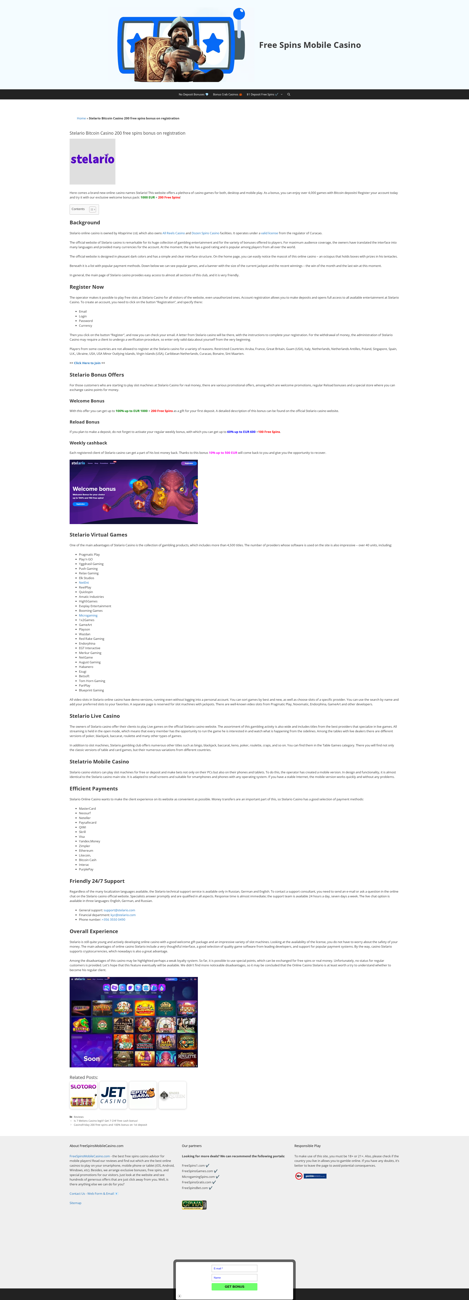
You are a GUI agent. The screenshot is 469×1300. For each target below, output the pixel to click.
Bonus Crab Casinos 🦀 (227, 94)
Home (81, 118)
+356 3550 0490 (113, 919)
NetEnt (84, 582)
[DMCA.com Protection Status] (122, 1279)
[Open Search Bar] (288, 94)
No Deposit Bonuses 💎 (194, 94)
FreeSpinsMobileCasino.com (90, 1156)
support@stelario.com (119, 910)
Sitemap (75, 1203)
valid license (269, 233)
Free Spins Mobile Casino (310, 44)
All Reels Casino (174, 233)
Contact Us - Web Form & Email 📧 (94, 1193)
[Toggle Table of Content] (90, 209)
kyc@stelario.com (123, 915)
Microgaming (88, 615)
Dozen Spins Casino (205, 233)
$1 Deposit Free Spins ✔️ (262, 94)
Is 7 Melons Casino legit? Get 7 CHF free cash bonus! (106, 1120)
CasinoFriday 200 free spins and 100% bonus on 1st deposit (110, 1124)
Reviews (79, 1117)
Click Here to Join (87, 363)
